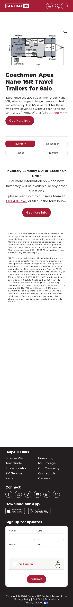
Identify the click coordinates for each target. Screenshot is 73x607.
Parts (9, 478)
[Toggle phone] (49, 6)
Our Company (49, 468)
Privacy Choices (34, 602)
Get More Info (19, 120)
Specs (20, 153)
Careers (44, 478)
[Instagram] (18, 494)
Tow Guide (13, 463)
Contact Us (46, 473)
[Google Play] (39, 511)
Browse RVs (14, 458)
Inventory (20, 143)
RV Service (13, 473)
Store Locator (15, 468)
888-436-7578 (16, 201)
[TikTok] (27, 494)
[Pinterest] (56, 494)
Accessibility (51, 599)
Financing (45, 458)
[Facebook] (8, 494)
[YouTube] (37, 494)
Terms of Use (59, 596)
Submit (36, 579)
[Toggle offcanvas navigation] (64, 6)
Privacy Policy (22, 599)
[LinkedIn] (46, 494)
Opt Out (37, 599)
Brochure (52, 153)
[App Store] (15, 511)
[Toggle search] (57, 6)
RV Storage (47, 463)
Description (52, 143)
